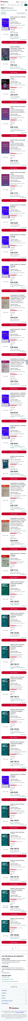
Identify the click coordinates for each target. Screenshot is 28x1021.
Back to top (14, 986)
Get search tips (5, 977)
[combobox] (15, 5)
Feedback (26, 362)
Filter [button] (4, 13)
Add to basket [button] (14, 42)
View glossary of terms (7, 979)
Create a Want (5, 963)
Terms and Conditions (20, 1012)
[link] (26, 10)
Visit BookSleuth (6, 972)
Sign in (22, 1)
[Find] (26, 5)
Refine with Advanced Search (9, 10)
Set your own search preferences (10, 981)
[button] (23, 39)
